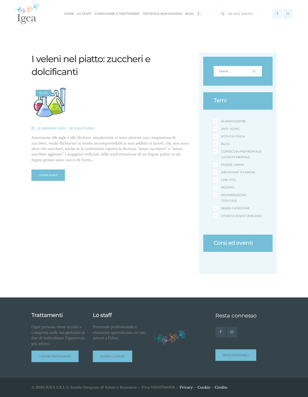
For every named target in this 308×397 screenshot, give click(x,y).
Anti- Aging (230, 129)
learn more (48, 175)
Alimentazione (233, 121)
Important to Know (238, 172)
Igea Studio (84, 128)
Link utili (228, 180)
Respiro (227, 187)
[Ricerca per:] (238, 71)
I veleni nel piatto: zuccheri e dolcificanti (90, 65)
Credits (221, 387)
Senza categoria (235, 208)
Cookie (204, 387)
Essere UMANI (232, 165)
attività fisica (233, 136)
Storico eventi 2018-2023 (241, 216)
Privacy (186, 387)
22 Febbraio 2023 (51, 128)
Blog (43, 93)
